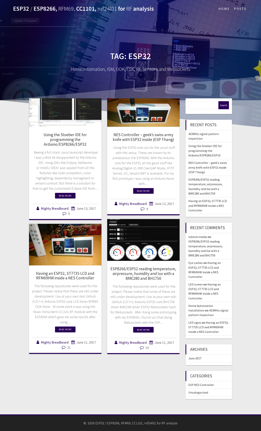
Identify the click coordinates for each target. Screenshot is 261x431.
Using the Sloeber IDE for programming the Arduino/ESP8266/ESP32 (65, 139)
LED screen (195, 284)
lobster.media (197, 237)
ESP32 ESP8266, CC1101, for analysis (83, 8)
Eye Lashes (195, 263)
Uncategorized (198, 392)
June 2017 (194, 358)
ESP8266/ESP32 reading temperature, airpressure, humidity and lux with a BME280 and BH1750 (143, 273)
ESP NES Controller (201, 385)
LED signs (194, 322)
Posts (240, 8)
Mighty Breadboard (55, 208)
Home (224, 8)
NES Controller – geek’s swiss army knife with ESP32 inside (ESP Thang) (143, 137)
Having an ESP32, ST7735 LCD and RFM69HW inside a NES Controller (65, 276)
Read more (65, 195)
